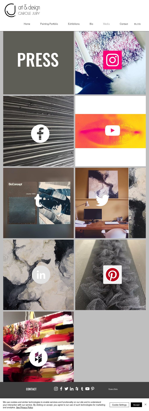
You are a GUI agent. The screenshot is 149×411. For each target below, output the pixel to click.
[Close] (145, 405)
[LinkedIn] (41, 274)
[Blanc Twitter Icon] (102, 200)
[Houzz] (38, 357)
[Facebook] (40, 133)
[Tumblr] (38, 200)
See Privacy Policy (24, 407)
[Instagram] (55, 388)
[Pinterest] (112, 274)
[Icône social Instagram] (112, 60)
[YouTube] (112, 130)
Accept (136, 404)
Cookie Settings (119, 404)
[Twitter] (66, 388)
